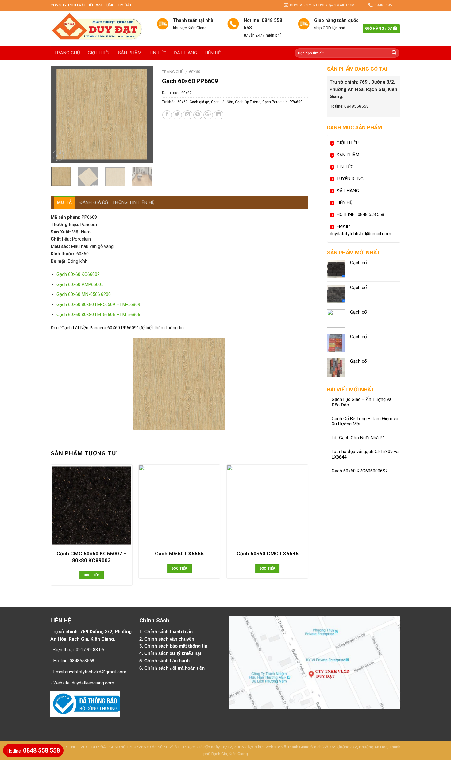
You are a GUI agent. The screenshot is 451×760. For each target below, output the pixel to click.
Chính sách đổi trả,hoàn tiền (174, 668)
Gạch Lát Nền (222, 102)
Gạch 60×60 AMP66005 (79, 284)
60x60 (194, 71)
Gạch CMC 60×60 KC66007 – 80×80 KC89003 (91, 556)
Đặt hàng (185, 53)
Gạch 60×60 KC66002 (78, 274)
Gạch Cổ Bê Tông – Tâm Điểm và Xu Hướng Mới (365, 421)
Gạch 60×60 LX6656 (179, 553)
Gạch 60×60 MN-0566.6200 (83, 294)
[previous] (60, 114)
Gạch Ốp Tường (247, 102)
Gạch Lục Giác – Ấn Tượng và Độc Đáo (361, 402)
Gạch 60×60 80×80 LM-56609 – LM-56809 (98, 304)
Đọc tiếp (92, 575)
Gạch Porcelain (275, 102)
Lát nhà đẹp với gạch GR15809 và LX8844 (365, 454)
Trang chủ (67, 53)
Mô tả (64, 202)
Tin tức (158, 53)
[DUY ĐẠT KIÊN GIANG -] (99, 28)
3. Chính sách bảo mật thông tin (174, 646)
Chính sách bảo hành (167, 660)
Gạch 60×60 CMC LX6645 (268, 553)
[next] (142, 114)
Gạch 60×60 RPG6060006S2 (360, 471)
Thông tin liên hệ (133, 202)
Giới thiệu (99, 53)
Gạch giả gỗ (199, 102)
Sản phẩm (129, 53)
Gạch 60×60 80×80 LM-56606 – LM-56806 (98, 314)
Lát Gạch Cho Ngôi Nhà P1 (358, 438)
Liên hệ (213, 53)
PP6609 (296, 102)
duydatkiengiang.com (93, 683)
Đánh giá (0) (93, 202)
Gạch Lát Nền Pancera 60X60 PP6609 (99, 328)
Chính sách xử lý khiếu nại (173, 653)
